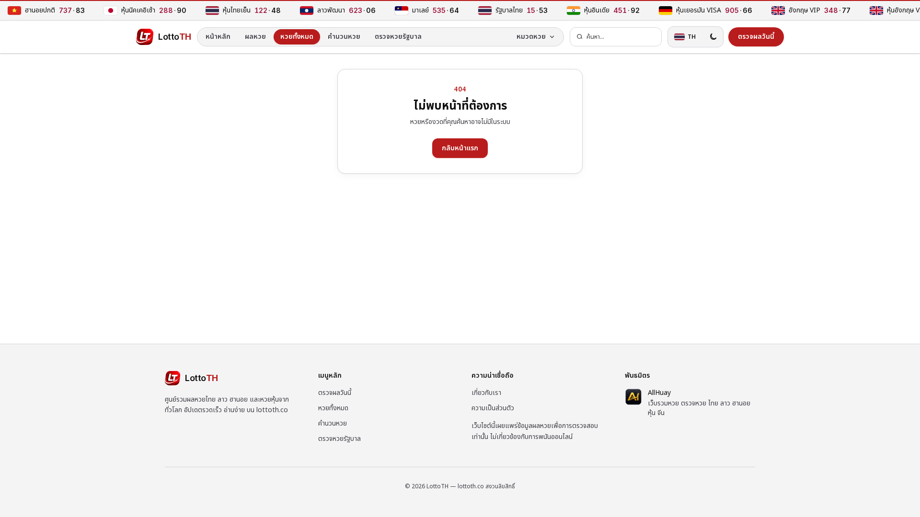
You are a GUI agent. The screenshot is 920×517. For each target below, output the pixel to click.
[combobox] (616, 37)
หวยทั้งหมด (296, 37)
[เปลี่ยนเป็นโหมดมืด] (713, 36)
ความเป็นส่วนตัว (493, 408)
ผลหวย (255, 37)
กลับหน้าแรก (460, 148)
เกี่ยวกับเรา (486, 393)
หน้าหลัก (218, 37)
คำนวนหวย (344, 37)
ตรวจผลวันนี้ (334, 393)
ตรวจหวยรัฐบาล (398, 37)
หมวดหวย (531, 37)
